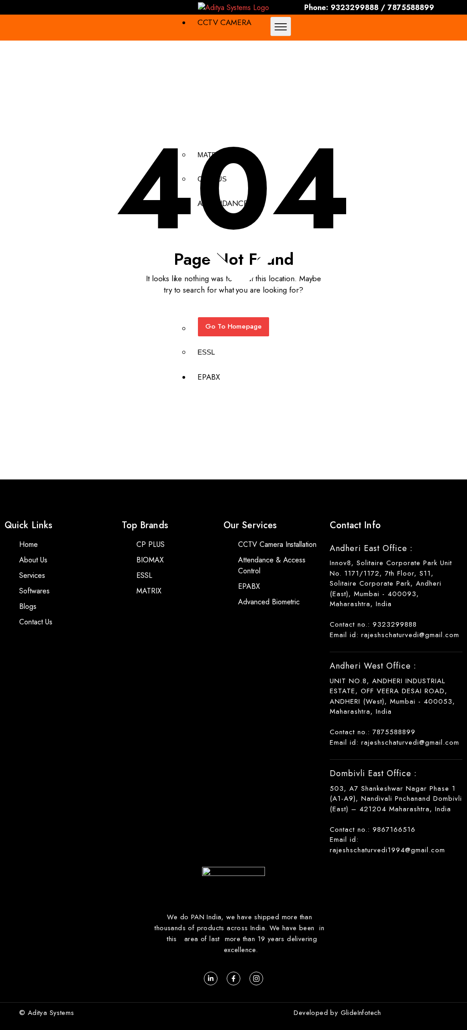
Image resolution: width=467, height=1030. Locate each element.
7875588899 (411, 7)
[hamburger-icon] (280, 26)
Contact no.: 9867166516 (372, 829)
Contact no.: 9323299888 (373, 624)
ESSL (206, 352)
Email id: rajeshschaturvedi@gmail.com (394, 635)
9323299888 (355, 7)
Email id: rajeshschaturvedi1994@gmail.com (387, 844)
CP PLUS (212, 179)
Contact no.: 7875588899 (372, 732)
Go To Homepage (233, 326)
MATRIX (210, 155)
